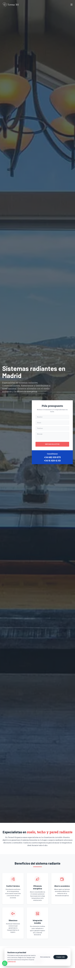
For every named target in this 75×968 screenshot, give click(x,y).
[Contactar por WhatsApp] (4, 963)
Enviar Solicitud (52, 444)
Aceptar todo (60, 957)
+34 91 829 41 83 (52, 460)
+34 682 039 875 (52, 457)
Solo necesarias (45, 957)
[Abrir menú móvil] (71, 4)
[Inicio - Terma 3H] (10, 5)
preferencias (11, 961)
